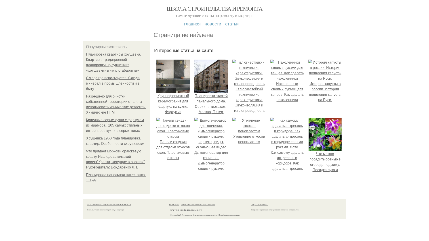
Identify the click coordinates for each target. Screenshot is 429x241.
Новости (213, 23)
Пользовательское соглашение (198, 204)
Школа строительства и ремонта (215, 8)
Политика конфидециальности (185, 209)
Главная (192, 23)
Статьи (232, 23)
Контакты (174, 204)
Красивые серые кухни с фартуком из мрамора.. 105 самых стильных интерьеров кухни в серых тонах (115, 125)
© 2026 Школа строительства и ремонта (109, 204)
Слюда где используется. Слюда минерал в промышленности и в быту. (113, 83)
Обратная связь (259, 204)
